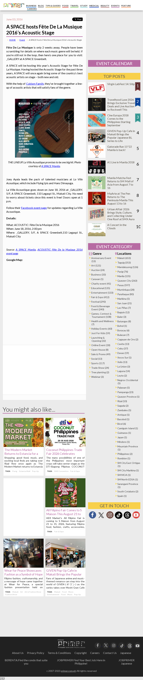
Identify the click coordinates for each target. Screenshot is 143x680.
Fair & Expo (75, 471)
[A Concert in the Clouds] (97, 235)
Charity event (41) (101, 283)
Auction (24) (98, 270)
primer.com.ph (68, 670)
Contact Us (110, 652)
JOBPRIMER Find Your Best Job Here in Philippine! (81, 661)
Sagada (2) (123, 405)
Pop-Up (35, 471)
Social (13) (96, 358)
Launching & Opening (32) (98, 339)
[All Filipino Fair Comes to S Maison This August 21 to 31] (65, 506)
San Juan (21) (124, 303)
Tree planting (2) (100, 372)
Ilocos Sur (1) (124, 357)
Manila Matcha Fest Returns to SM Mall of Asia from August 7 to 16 (120, 182)
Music (70, 592)
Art (21, 592)
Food (64, 592)
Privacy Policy (35, 652)
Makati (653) (124, 258)
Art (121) (96, 265)
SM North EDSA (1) (127, 479)
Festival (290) (98, 301)
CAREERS (32, 8)
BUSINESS (31, 5)
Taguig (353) (124, 262)
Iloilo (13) (122, 362)
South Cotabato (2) (127, 491)
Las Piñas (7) (124, 307)
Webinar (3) (97, 376)
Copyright (80, 652)
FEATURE (126, 5)
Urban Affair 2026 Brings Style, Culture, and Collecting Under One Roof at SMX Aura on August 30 (120, 215)
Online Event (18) (100, 345)
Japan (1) (122, 437)
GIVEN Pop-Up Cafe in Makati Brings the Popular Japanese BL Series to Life (64, 574)
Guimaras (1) (124, 432)
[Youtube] (136, 516)
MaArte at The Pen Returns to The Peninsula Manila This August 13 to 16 (120, 198)
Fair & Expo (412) (100, 297)
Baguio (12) (123, 312)
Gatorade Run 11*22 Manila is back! (119, 148)
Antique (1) (123, 414)
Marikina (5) (123, 298)
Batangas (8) (124, 321)
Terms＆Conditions (59, 652)
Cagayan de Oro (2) (127, 339)
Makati (15, 592)
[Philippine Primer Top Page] (13, 9)
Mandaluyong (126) (127, 267)
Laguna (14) (123, 371)
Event (22, 40)
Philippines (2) (125, 453)
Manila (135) (123, 276)
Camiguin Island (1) (127, 428)
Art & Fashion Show (33, 592)
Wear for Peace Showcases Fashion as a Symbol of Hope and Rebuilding (23, 574)
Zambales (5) (124, 410)
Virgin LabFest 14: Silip (121, 84)
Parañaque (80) (125, 294)
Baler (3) (121, 316)
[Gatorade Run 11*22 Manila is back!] (97, 156)
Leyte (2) (122, 375)
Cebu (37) (122, 348)
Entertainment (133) (102, 292)
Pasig (14, 471)
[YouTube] (137, 645)
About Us (18, 652)
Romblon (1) (123, 458)
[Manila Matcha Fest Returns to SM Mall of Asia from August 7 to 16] (97, 188)
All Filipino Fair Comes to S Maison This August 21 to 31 (64, 514)
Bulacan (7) (123, 334)
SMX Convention (61, 471)
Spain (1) (122, 495)
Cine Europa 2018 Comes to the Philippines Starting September (118, 120)
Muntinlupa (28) (125, 289)
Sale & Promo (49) (100, 354)
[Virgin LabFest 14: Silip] (97, 94)
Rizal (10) (122, 401)
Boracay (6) (123, 330)
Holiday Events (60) (101, 328)
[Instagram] (110, 516)
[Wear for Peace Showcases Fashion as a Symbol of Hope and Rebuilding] (23, 566)
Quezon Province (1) (128, 396)
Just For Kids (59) (100, 333)
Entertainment (53, 594)
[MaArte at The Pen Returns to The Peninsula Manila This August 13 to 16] (97, 203)
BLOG (41, 5)
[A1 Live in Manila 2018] (97, 172)
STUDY (84, 5)
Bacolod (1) (123, 419)
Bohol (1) (122, 325)
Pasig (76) (122, 271)
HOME (12, 40)
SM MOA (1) (124, 474)
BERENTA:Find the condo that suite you (26, 661)
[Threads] (127, 518)
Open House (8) (99, 349)
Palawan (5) (123, 387)
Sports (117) (98, 363)
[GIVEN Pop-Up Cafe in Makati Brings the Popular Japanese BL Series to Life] (65, 566)
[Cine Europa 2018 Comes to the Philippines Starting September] (97, 125)
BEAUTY (105, 5)
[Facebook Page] (92, 516)
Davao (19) (123, 352)
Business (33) (98, 274)
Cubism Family (35, 83)
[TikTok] (118, 518)
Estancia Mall (24, 471)
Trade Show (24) (100, 367)
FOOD (65, 5)
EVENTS (115, 5)
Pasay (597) (123, 285)
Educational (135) (100, 288)
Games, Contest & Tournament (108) (101, 315)
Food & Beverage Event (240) (100, 308)
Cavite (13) (123, 343)
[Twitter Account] (101, 518)
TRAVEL (74, 5)
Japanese (125, 652)
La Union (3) (123, 366)
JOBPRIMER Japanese (126, 661)
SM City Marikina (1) (128, 470)
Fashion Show (11, 594)
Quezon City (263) (127, 280)
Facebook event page (34, 207)
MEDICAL (94, 5)
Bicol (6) (121, 423)
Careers (95, 652)
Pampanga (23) (125, 392)
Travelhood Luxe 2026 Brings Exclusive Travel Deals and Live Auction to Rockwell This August (121, 106)
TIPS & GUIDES (53, 5)
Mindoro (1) (123, 441)
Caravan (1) (97, 279)
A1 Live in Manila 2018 (120, 162)
